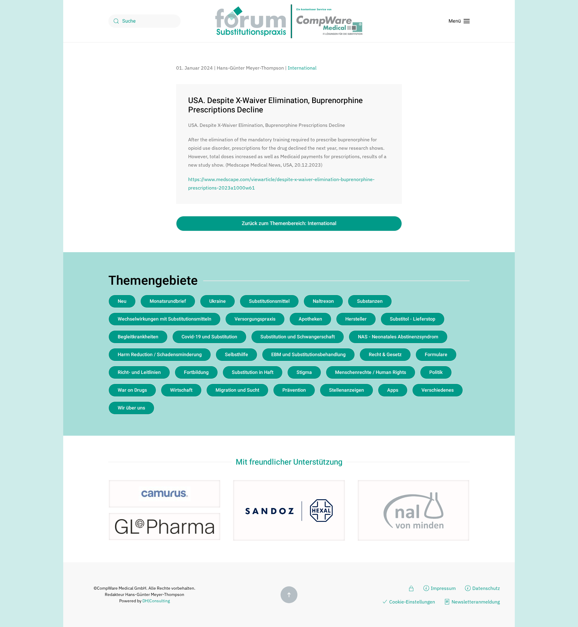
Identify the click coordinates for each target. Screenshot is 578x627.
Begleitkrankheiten (138, 336)
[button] (459, 21)
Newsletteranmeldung (476, 602)
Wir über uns (131, 408)
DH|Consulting (156, 600)
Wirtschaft (181, 390)
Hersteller (356, 319)
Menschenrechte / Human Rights (370, 372)
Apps (392, 390)
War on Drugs (132, 390)
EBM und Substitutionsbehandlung (308, 354)
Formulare (436, 354)
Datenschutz (486, 588)
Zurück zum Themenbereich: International (289, 223)
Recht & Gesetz (385, 354)
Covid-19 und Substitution (209, 336)
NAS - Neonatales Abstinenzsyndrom (398, 336)
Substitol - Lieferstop (412, 319)
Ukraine (217, 301)
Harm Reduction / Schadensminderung (160, 354)
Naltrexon (323, 301)
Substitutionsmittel (269, 301)
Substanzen (370, 301)
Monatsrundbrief (168, 301)
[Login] (411, 588)
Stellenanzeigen (346, 390)
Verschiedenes (437, 390)
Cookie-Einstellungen (412, 602)
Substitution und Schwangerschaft (297, 336)
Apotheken (310, 319)
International (302, 68)
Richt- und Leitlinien (139, 372)
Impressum (443, 588)
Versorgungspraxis (255, 319)
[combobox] (144, 21)
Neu (122, 301)
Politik (436, 372)
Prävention (294, 390)
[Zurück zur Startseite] (289, 21)
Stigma (304, 372)
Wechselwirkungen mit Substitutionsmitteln (164, 319)
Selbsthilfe (236, 354)
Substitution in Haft (252, 372)
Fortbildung (196, 372)
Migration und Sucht (237, 390)
